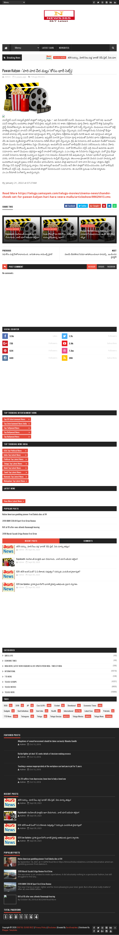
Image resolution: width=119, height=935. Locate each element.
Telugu (39, 716)
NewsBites (64, 47)
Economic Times (10, 661)
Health (53, 711)
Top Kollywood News (16, 436)
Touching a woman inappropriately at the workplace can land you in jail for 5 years (50, 766)
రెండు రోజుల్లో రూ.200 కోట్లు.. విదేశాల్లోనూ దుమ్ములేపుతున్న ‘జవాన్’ (60, 235)
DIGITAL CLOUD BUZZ (25, 927)
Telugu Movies (38, 76)
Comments (88, 541)
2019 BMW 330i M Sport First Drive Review (19, 520)
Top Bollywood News (16, 432)
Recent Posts (31, 541)
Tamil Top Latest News (14, 472)
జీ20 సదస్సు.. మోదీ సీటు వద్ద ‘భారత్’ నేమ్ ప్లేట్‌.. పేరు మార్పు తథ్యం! (85, 57)
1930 (5, 705)
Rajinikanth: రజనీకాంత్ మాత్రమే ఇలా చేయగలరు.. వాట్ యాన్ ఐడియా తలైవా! (22, 235)
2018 (17, 705)
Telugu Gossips (10, 682)
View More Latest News (13, 501)
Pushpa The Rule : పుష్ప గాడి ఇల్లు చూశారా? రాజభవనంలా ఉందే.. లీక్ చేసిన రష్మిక (98, 234)
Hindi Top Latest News (14, 467)
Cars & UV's (9, 655)
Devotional (72, 705)
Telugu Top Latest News (14, 463)
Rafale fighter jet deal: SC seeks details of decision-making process (44, 753)
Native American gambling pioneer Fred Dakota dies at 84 (24, 514)
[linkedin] (115, 2)
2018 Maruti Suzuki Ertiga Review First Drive (19, 533)
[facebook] (94, 2)
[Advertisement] (59, 34)
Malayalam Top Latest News (14, 480)
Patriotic (106, 711)
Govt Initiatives (23, 711)
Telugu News (49, 57)
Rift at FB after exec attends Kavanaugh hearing (21, 527)
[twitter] (98, 2)
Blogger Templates (9, 930)
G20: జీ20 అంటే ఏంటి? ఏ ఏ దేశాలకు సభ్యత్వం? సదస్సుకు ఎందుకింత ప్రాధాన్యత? (48, 571)
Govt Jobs (39, 711)
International (10, 671)
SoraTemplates (72, 927)
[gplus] (102, 931)
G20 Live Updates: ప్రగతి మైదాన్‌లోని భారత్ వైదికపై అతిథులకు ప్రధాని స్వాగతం (46, 584)
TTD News (8, 676)
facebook (111, 266)
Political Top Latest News (14, 459)
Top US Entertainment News (16, 419)
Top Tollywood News (16, 427)
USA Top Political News (14, 450)
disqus (101, 266)
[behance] (110, 2)
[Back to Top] (115, 927)
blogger (91, 266)
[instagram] (106, 2)
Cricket (57, 705)
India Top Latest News (14, 454)
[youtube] (110, 931)
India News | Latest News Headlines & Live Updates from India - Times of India (33, 666)
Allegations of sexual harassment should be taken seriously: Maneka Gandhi (47, 741)
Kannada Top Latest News (14, 476)
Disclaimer (52, 927)
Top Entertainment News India (16, 423)
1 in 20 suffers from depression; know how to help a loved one (42, 778)
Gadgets (7, 711)
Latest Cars (48, 47)
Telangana (25, 716)
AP (28, 705)
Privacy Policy (40, 927)
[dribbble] (102, 2)
